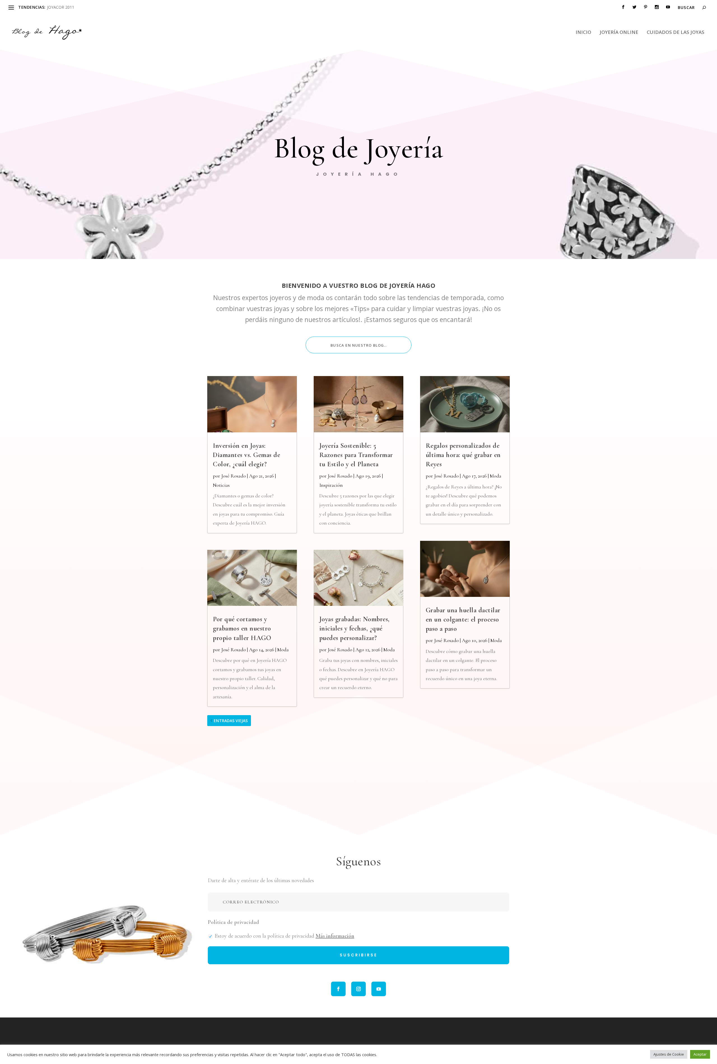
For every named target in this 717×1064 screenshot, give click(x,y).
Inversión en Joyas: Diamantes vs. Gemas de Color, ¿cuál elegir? (246, 455)
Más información (335, 936)
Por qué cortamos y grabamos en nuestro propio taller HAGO (242, 628)
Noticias (221, 485)
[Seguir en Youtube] (378, 989)
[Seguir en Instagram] (358, 989)
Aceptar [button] (700, 1054)
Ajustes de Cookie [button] (668, 1054)
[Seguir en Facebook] (338, 989)
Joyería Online (619, 32)
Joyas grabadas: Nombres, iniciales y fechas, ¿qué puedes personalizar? (354, 628)
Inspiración (331, 485)
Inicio (583, 32)
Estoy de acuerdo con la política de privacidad (284, 936)
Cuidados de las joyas (675, 32)
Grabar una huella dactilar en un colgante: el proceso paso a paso (463, 619)
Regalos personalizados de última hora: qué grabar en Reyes (463, 455)
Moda (283, 649)
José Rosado (233, 476)
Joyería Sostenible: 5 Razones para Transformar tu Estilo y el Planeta (356, 455)
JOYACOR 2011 (60, 7)
